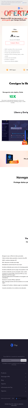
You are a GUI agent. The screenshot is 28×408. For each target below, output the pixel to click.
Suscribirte (23, 360)
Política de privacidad (5, 398)
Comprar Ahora (14, 43)
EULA (13, 398)
